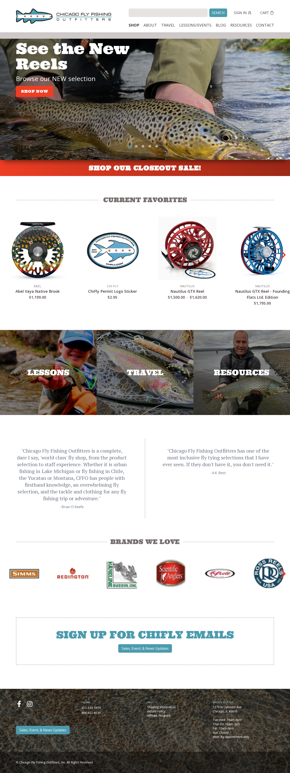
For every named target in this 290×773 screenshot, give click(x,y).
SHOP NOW (34, 91)
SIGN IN (240, 12)
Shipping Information (161, 707)
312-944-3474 (91, 708)
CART (264, 12)
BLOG (221, 25)
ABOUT (150, 25)
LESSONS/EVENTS (195, 25)
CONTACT (265, 25)
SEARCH (218, 12)
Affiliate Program (158, 715)
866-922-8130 (91, 713)
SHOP (134, 25)
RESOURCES (241, 25)
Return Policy (156, 711)
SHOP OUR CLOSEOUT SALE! (145, 168)
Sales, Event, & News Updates (145, 648)
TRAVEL (168, 25)
